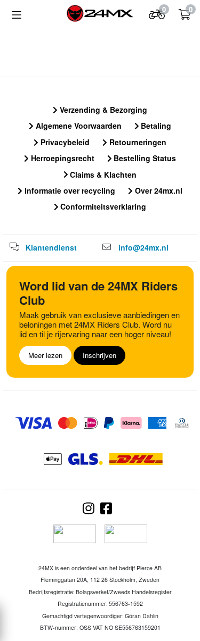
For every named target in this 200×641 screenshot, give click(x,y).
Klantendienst (51, 247)
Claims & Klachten (102, 174)
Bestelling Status (143, 158)
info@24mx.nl (143, 247)
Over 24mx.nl (157, 190)
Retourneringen (136, 142)
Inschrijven (99, 355)
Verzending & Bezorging (102, 109)
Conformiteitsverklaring (102, 206)
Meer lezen (45, 355)
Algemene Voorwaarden (78, 125)
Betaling (155, 125)
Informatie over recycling (68, 190)
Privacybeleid (64, 142)
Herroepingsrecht (61, 158)
